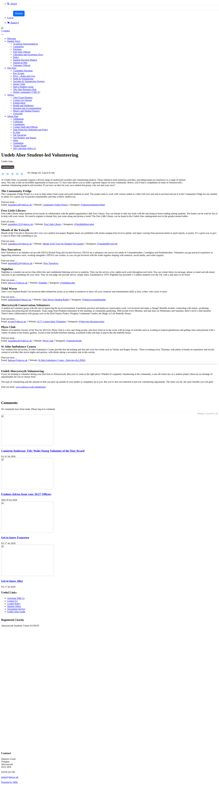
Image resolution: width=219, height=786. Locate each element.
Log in (10, 17)
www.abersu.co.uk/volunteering (31, 387)
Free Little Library (52, 224)
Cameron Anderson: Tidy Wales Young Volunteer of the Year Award (42, 450)
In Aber (16, 132)
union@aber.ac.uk (9, 777)
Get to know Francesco (15, 537)
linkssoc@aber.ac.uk (17, 360)
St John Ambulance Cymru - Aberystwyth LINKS (62, 360)
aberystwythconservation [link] (92, 321)
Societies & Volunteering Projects (29, 81)
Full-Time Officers (22, 52)
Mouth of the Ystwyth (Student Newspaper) (63, 243)
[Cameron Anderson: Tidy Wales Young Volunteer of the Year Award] (27, 445)
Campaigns (18, 46)
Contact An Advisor (22, 100)
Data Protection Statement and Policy (30, 129)
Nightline (42, 283)
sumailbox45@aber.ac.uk (20, 340)
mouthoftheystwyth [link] (108, 243)
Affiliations (18, 119)
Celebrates (18, 121)
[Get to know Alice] (27, 575)
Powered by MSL (9, 782)
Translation (18, 143)
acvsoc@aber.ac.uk (17, 321)
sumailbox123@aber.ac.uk (20, 224)
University (18, 113)
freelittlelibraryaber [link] (85, 224)
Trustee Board (19, 145)
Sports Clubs (19, 84)
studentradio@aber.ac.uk (19, 299)
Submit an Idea (20, 62)
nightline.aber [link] (68, 283)
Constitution (19, 124)
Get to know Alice (12, 581)
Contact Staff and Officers (25, 127)
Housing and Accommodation (27, 108)
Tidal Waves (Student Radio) (55, 299)
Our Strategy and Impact (24, 137)
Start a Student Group (23, 86)
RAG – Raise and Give (24, 76)
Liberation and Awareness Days (28, 54)
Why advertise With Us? (24, 148)
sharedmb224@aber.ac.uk (20, 263)
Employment (19, 103)
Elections (17, 49)
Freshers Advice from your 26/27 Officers (26, 494)
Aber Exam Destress (22, 97)
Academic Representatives (25, 44)
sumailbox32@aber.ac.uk (20, 243)
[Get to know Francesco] (27, 532)
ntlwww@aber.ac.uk (17, 283)
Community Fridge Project (55, 204)
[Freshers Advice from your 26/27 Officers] (27, 488)
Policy (16, 57)
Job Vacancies (19, 135)
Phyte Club (48, 340)
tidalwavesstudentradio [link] (95, 299)
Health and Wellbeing (23, 105)
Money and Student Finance (26, 111)
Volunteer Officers (21, 65)
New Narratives (50, 263)
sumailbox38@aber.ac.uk (20, 204)
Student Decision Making (25, 60)
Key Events (18, 73)
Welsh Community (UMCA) (26, 92)
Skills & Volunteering (23, 78)
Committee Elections (23, 70)
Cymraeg (5, 30)
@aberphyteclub (74, 340)
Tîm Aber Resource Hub (24, 89)
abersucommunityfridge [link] (94, 204)
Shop (15, 140)
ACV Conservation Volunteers (51, 321)
